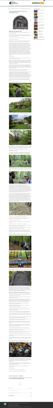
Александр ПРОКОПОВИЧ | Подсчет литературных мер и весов (41, 28)
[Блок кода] (16, 392)
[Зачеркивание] (12, 392)
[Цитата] (15, 392)
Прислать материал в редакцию (21, 0)
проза (23, 378)
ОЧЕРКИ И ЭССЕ (17, 8)
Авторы (9, 5)
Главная (9, 8)
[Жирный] (9, 392)
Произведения (12, 5)
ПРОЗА (17, 13)
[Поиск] (44, 0)
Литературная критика (17, 5)
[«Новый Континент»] (13, 3)
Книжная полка (26, 5)
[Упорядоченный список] (13, 392)
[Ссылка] (17, 392)
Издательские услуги (27, 0)
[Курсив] (10, 392)
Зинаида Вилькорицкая (14, 378)
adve (10, 378)
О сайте (16, 0)
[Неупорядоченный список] (14, 392)
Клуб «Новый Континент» (35, 5)
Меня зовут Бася (15, 39)
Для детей (40, 5)
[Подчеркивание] (11, 392)
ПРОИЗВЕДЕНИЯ (13, 8)
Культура (22, 5)
